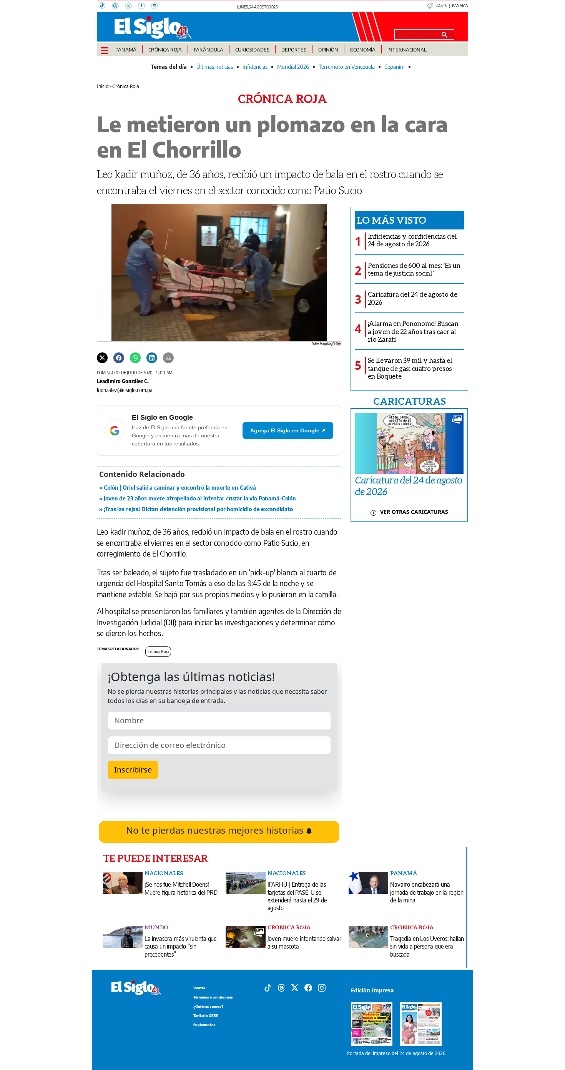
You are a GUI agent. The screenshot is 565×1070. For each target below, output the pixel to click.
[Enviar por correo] (168, 357)
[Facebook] (144, 6)
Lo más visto (391, 220)
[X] (131, 6)
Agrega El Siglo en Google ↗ (288, 430)
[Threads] (118, 6)
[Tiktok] (268, 987)
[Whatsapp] (135, 357)
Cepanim (394, 66)
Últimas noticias (214, 66)
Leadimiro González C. (123, 380)
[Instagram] (157, 6)
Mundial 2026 (293, 66)
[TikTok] (105, 6)
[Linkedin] (151, 357)
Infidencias (255, 66)
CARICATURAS (409, 401)
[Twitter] (102, 357)
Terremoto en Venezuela (347, 66)
